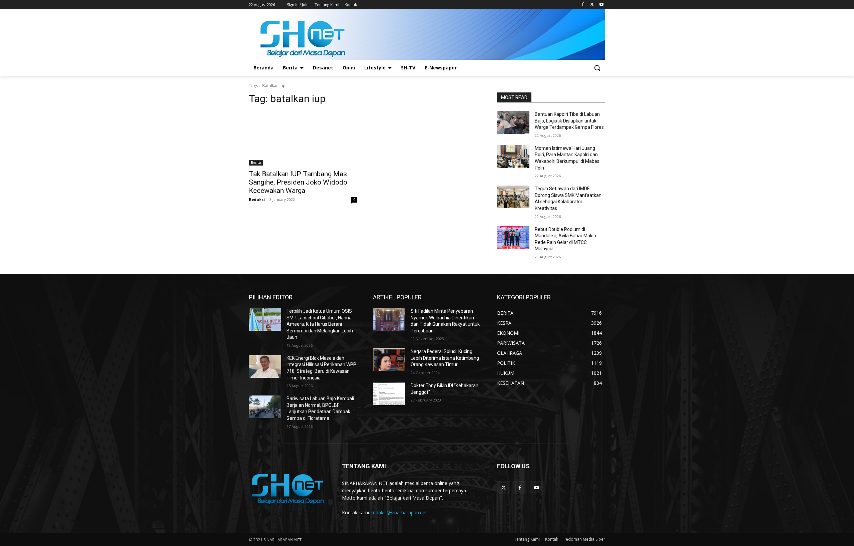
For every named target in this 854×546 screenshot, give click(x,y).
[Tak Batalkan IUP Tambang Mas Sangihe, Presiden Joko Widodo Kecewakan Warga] (303, 138)
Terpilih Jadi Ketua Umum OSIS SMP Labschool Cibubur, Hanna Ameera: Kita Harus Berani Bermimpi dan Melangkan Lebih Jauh (320, 324)
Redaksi (257, 199)
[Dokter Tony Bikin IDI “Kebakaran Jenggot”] (389, 393)
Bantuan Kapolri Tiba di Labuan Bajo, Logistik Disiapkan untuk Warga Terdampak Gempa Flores (569, 120)
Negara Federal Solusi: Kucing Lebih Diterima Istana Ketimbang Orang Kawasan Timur (445, 358)
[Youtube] (601, 5)
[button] (597, 68)
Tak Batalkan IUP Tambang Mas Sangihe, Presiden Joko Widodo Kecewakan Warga (298, 182)
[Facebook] (583, 5)
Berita (256, 162)
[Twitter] (592, 5)
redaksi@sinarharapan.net (399, 512)
